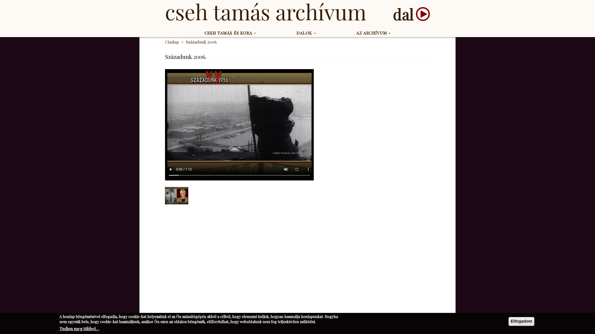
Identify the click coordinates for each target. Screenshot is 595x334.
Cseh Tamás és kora (229, 33)
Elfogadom (521, 321)
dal (403, 14)
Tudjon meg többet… (79, 328)
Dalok (305, 33)
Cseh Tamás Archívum (265, 11)
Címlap (172, 42)
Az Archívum (372, 33)
